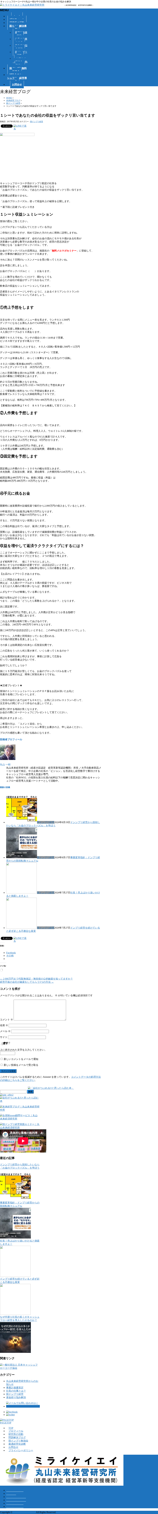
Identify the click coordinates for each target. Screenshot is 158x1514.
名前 (4, 1025)
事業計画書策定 (21, 34)
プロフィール (15, 1431)
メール (5, 1031)
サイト (3, 1037)
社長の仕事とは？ (21, 41)
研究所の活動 (15, 1434)
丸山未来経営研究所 (24, 1512)
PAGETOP (5, 1422)
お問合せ (13, 1447)
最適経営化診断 (17, 1444)
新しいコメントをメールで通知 (21, 1059)
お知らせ (11, 1493)
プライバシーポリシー (20, 1450)
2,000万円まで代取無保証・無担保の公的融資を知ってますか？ (36, 978)
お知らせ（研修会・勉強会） (20, 61)
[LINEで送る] (21, 126)
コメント (6, 1019)
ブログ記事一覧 (14, 1490)
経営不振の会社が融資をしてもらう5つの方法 (27, 982)
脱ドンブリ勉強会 (18, 1440)
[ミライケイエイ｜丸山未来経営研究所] (22, 5)
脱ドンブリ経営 (21, 54)
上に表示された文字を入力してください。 (23, 1049)
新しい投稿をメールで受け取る (21, 1065)
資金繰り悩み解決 (21, 47)
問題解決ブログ (17, 1437)
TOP (10, 1428)
